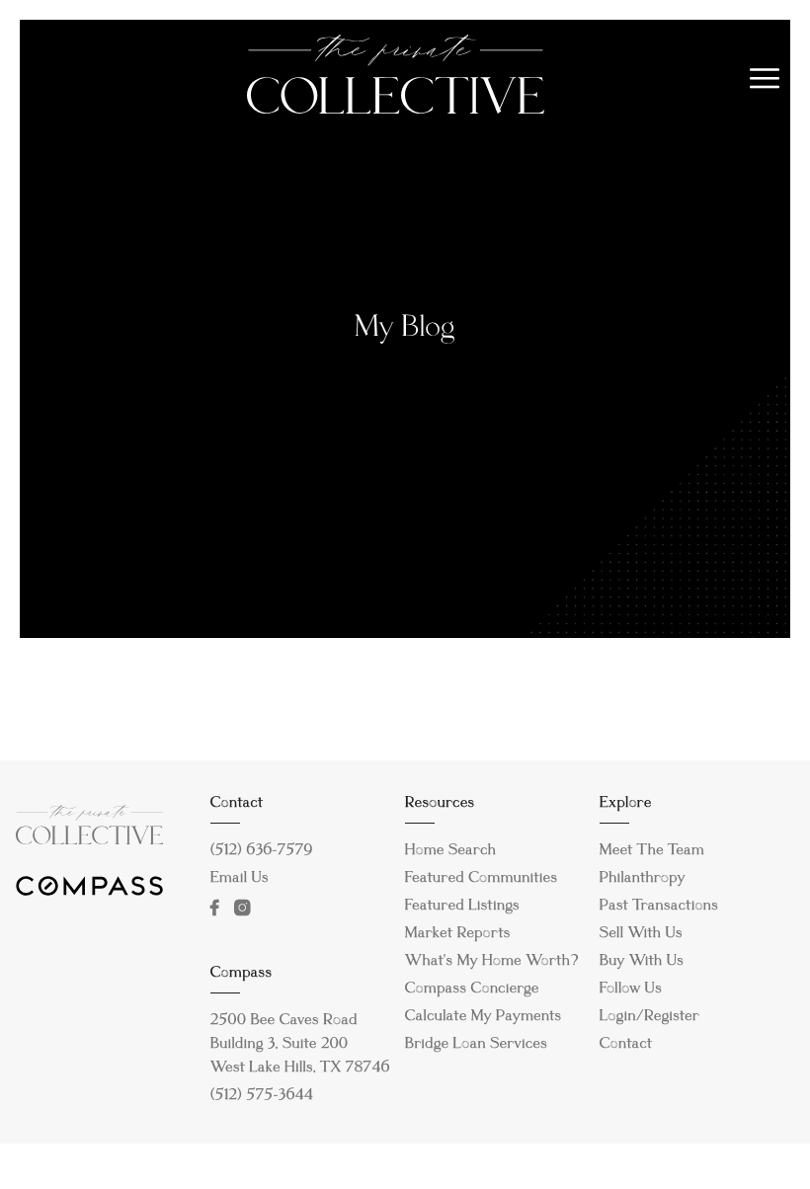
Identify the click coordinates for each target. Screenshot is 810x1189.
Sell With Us (641, 934)
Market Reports (458, 934)
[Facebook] (218, 907)
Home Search (451, 851)
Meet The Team (652, 851)
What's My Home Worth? (492, 962)
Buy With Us (642, 962)
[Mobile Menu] (765, 79)
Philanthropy (643, 879)
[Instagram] (247, 907)
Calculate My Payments (483, 1017)
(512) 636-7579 (261, 851)
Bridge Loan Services (476, 1045)
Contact (626, 1045)
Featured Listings (462, 906)
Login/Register (649, 1017)
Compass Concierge (472, 989)
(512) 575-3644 (262, 1096)
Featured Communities (481, 879)
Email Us (239, 879)
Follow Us (631, 989)
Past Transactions (659, 906)
